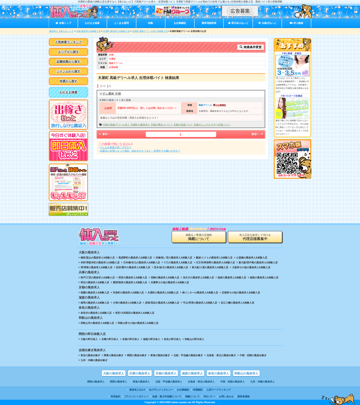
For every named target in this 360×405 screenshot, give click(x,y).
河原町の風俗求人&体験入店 (128, 292)
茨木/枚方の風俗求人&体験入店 (171, 267)
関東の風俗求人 (95, 381)
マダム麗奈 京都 (110, 93)
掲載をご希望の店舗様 (199, 237)
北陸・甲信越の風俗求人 (168, 381)
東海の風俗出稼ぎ (160, 355)
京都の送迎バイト (183, 124)
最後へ (256, 134)
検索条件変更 (252, 47)
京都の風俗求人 (166, 373)
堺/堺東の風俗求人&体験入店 (96, 267)
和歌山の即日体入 (194, 339)
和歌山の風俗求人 (246, 373)
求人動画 (298, 23)
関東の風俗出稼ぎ (113, 355)
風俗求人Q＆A (137, 389)
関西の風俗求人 (118, 381)
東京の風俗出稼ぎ (90, 355)
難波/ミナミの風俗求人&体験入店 (214, 257)
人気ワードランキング (218, 389)
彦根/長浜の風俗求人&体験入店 (162, 302)
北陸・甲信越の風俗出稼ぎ (188, 355)
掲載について (192, 396)
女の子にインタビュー (161, 389)
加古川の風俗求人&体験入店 (198, 277)
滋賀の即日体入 (151, 339)
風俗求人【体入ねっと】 (61, 31)
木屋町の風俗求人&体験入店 (163, 292)
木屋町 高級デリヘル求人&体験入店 (150, 31)
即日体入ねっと (240, 23)
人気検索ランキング (68, 42)
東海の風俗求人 (141, 381)
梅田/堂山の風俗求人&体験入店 (98, 257)
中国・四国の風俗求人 (232, 381)
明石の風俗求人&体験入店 (95, 282)
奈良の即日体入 (172, 339)
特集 (150, 23)
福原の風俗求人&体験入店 (232, 277)
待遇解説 (198, 389)
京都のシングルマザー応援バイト (212, 124)
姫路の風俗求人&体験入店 (264, 277)
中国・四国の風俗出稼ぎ (253, 355)
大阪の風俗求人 (113, 373)
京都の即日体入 (130, 339)
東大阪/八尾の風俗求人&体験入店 (210, 267)
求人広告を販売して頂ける (255, 237)
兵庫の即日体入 (109, 339)
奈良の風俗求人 (218, 373)
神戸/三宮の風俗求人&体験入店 (98, 277)
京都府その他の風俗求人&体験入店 (241, 292)
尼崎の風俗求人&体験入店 (165, 277)
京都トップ (64, 23)
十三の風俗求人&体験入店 (178, 262)
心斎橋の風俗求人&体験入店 (251, 257)
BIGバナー (209, 396)
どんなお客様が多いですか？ (116, 147)
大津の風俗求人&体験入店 (127, 302)
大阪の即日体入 (89, 339)
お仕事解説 (180, 23)
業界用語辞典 (209, 23)
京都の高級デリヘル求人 (116, 124)
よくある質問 (121, 23)
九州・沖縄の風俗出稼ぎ (94, 360)
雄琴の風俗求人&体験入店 (95, 302)
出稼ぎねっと (269, 23)
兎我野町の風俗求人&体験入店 (135, 257)
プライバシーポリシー (136, 396)
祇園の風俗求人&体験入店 (95, 292)
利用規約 (115, 396)
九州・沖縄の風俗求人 (262, 381)
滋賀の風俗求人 (192, 373)
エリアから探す (68, 51)
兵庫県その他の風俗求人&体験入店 (170, 282)
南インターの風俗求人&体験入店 (200, 292)
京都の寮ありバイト (162, 124)
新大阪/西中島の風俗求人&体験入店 (258, 262)
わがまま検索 (92, 23)
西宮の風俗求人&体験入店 (132, 277)
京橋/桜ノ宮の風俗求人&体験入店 (174, 257)
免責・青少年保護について (167, 396)
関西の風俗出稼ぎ (137, 355)
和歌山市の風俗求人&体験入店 (97, 323)
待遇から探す (68, 81)
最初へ (106, 134)
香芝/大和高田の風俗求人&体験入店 (134, 312)
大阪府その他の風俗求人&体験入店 (251, 267)
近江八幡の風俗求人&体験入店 (237, 302)
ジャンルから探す (68, 71)
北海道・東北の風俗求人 (201, 381)
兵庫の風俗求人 (139, 373)
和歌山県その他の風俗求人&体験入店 (138, 323)
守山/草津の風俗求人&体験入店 (200, 302)
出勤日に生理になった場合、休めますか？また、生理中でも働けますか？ (140, 150)
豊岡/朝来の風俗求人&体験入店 (130, 282)
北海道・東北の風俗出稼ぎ (221, 355)
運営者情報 (243, 396)
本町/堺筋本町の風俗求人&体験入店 (100, 262)
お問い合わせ (226, 396)
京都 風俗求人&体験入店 (88, 31)
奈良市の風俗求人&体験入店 (96, 312)
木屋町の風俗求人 (140, 124)
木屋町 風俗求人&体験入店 (116, 31)
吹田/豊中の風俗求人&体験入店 (133, 267)
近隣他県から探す (68, 61)
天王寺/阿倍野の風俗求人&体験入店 (215, 262)
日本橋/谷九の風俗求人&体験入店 (141, 262)
